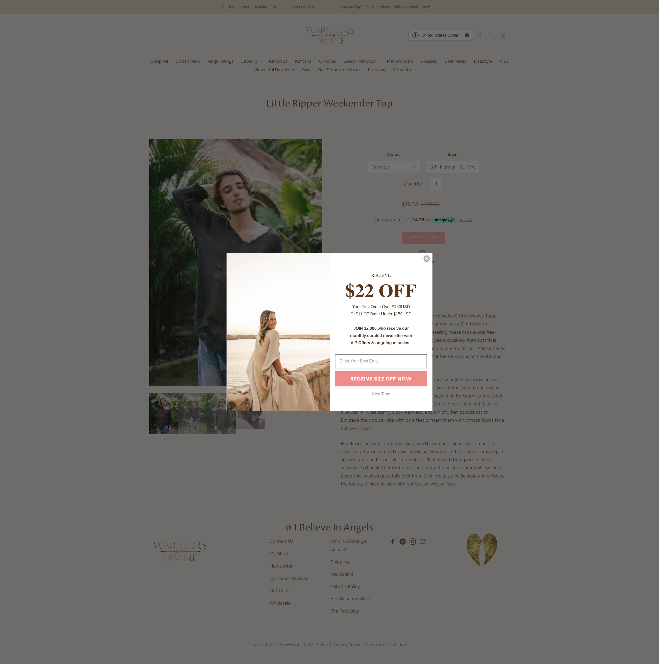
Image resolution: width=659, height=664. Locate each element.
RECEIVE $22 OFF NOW (381, 378)
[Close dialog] (426, 258)
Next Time (381, 394)
